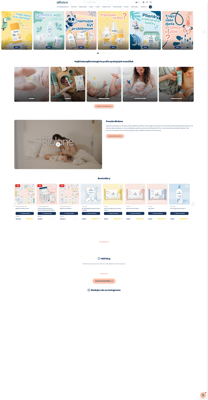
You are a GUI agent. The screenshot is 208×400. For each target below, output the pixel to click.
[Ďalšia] (204, 31)
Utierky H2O (151, 208)
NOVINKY (126, 7)
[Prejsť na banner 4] (105, 53)
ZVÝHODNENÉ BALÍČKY (63, 7)
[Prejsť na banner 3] (103, 53)
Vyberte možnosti (91, 213)
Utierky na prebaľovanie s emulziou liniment (112, 209)
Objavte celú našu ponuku (104, 106)
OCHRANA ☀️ (143, 7)
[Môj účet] (143, 2)
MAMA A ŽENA (134, 7)
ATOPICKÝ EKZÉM (117, 7)
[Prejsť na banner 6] (110, 53)
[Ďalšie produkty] (193, 203)
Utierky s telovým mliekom (132, 208)
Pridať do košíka (25, 213)
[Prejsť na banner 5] (108, 53)
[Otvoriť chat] (203, 395)
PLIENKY (91, 7)
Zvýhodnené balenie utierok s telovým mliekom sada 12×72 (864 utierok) (46, 209)
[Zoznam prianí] (147, 2)
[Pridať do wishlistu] (32, 186)
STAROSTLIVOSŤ (106, 7)
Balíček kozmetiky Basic (66, 208)
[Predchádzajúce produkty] (15, 203)
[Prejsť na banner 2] (100, 53)
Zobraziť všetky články (103, 281)
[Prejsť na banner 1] (98, 53)
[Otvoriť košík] (150, 2)
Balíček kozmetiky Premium (22, 208)
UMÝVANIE (74, 7)
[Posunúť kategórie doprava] (150, 7)
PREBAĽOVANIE (83, 7)
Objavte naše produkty (115, 136)
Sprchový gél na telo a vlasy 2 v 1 (178, 208)
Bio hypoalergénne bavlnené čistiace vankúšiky (91, 209)
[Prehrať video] (58, 144)
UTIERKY (98, 7)
